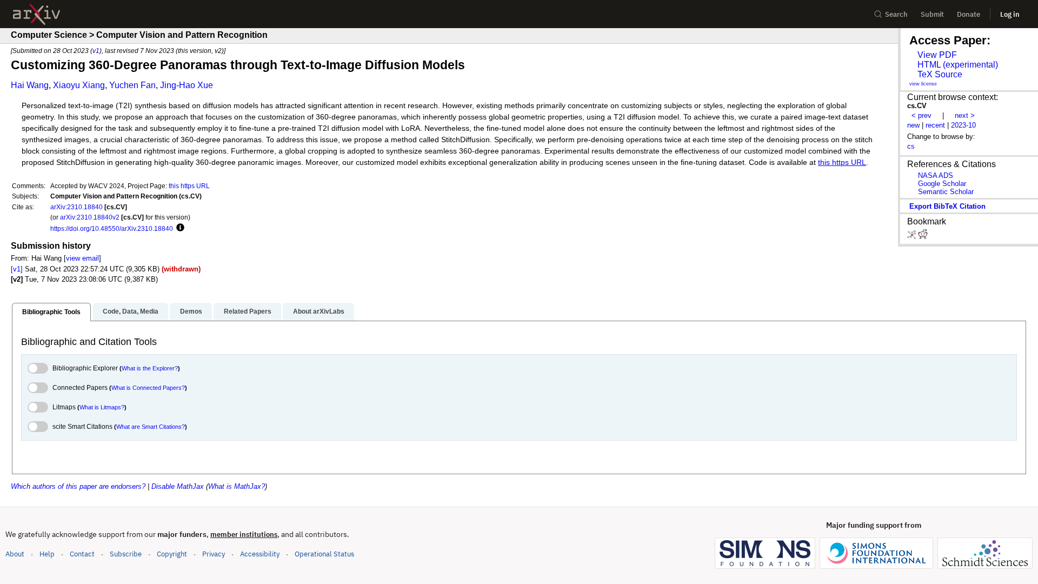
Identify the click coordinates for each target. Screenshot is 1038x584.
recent (935, 125)
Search (896, 14)
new (913, 125)
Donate (968, 14)
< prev (921, 115)
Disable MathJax (177, 486)
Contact (82, 554)
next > (965, 115)
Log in (1010, 14)
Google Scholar (942, 184)
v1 (95, 50)
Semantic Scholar (946, 192)
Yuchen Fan (132, 85)
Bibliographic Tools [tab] (51, 312)
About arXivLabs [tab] (318, 311)
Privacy (213, 554)
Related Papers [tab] (247, 311)
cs (911, 146)
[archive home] (36, 14)
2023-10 (963, 125)
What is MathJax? (236, 486)
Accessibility (260, 554)
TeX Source (939, 74)
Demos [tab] (191, 311)
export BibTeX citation (947, 206)
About (14, 554)
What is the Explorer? (150, 368)
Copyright (172, 554)
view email (82, 258)
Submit (932, 14)
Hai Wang (30, 85)
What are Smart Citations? (150, 426)
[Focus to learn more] (178, 228)
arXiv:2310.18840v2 (89, 217)
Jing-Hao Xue (186, 85)
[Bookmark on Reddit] (923, 237)
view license (923, 84)
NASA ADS (935, 175)
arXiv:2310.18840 (76, 206)
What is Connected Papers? (148, 387)
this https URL (842, 162)
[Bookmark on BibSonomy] (912, 237)
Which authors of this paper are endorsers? (78, 486)
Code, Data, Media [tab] (130, 311)
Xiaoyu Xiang (79, 85)
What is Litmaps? (101, 407)
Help (47, 554)
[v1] (17, 269)
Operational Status (324, 554)
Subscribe (126, 554)
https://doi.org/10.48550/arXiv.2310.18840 (111, 228)
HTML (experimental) (957, 64)
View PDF (937, 54)
